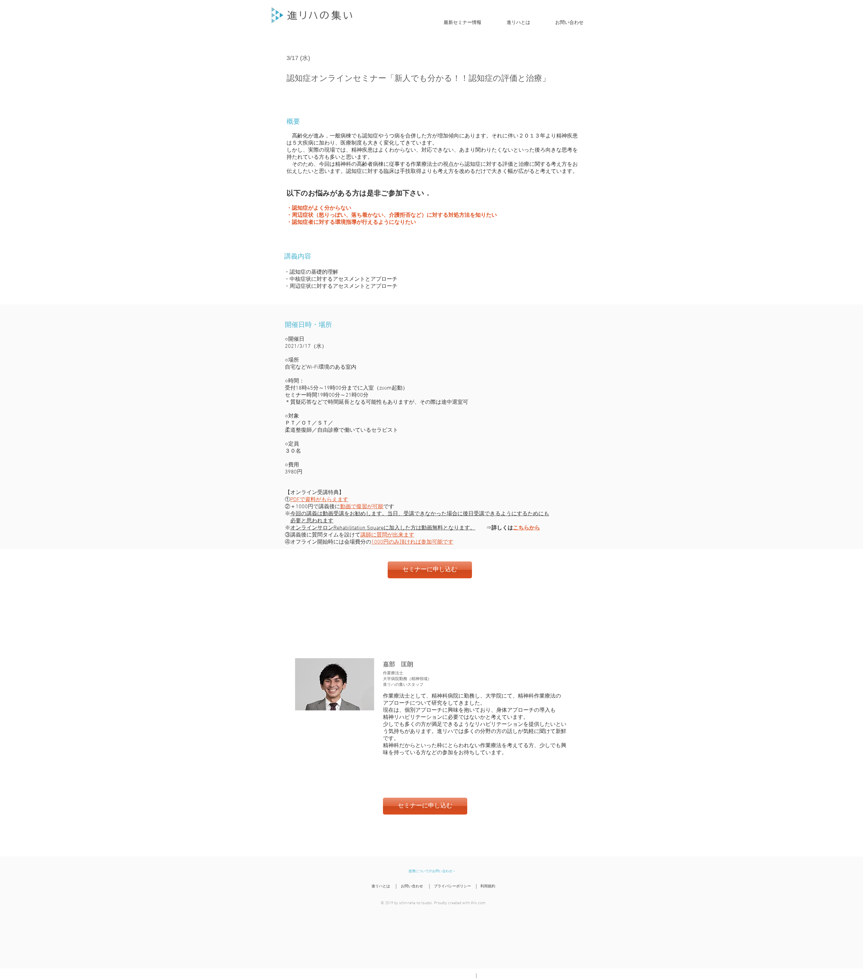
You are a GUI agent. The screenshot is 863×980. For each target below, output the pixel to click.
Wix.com (478, 903)
